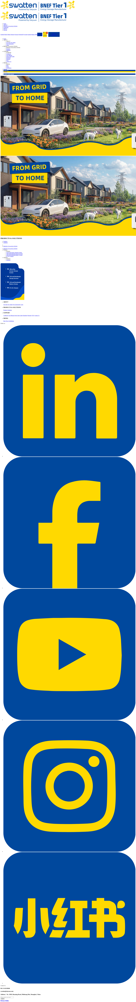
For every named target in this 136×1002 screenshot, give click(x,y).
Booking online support (8, 74)
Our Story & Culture (10, 42)
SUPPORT (5, 27)
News (7, 66)
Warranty (8, 59)
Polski (5, 34)
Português (21, 34)
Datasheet (8, 57)
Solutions (8, 50)
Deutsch (12, 34)
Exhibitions (8, 68)
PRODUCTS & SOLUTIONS (10, 26)
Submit (2, 998)
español (29, 34)
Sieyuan (5, 30)
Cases (7, 45)
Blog (7, 65)
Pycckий (25, 34)
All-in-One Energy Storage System (14, 252)
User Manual (9, 55)
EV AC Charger (10, 256)
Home (4, 23)
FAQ (7, 60)
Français (16, 34)
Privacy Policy (5, 1000)
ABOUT (5, 25)
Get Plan (5, 71)
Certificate (8, 54)
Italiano (33, 34)
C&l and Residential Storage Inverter (14, 253)
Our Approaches (10, 43)
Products (8, 49)
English (2, 34)
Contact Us (8, 61)
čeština (8, 34)
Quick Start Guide (10, 56)
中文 (36, 34)
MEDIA (5, 28)
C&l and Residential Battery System (14, 255)
